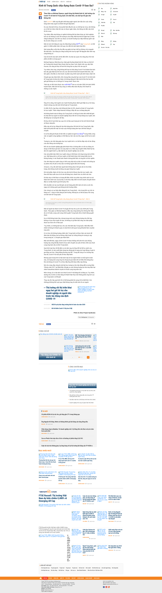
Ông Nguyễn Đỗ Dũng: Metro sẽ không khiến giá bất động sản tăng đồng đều (64, 422)
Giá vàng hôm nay (45, 568)
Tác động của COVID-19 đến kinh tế (50, 356)
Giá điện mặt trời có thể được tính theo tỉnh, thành (82, 399)
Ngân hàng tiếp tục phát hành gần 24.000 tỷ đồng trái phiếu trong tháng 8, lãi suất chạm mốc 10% (89, 515)
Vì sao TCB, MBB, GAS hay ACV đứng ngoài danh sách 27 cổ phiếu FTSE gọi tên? (67, 460)
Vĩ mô (48, 1)
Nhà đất (43, 424)
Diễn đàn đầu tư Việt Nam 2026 (95, 570)
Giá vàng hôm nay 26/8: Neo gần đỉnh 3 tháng (115, 547)
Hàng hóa (110, 550)
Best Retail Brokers (81, 570)
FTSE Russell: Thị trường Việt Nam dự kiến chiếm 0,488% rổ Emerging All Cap (67, 478)
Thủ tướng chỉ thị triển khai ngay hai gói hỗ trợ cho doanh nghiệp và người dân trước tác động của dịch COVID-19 (59, 293)
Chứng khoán (44, 416)
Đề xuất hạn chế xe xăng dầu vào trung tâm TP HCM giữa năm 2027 (82, 395)
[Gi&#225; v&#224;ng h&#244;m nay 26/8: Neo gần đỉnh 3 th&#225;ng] (102, 548)
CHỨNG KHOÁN (80, 578)
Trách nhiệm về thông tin (46, 591)
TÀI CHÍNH (67, 578)
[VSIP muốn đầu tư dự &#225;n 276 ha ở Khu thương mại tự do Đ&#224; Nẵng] (102, 532)
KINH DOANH (96, 578)
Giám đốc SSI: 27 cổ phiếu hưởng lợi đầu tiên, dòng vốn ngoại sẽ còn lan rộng (87, 478)
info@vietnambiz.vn (49, 590)
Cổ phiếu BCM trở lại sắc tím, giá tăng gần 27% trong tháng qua (60, 414)
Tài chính (85, 521)
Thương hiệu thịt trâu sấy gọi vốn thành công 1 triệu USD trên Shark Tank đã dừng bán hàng (47, 462)
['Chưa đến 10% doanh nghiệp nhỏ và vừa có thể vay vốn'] (82, 378)
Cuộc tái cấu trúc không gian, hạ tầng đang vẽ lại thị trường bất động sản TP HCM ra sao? (66, 447)
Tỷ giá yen (68, 568)
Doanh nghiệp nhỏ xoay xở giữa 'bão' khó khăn (82, 402)
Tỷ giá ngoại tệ (54, 568)
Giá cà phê (88, 568)
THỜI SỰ (45, 578)
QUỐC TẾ (62, 578)
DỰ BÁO (50, 578)
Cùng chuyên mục (76, 367)
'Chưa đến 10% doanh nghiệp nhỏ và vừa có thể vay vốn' (82, 386)
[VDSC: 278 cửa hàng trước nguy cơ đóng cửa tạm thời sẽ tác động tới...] (69, 337)
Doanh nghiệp (78, 340)
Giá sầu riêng (54, 570)
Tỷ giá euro (74, 568)
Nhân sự (68, 1)
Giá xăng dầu (115, 568)
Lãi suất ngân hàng (106, 568)
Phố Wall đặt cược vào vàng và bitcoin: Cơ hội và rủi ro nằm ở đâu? (115, 497)
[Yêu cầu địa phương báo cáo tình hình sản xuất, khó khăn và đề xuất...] (69, 348)
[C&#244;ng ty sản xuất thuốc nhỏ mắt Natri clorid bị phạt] (48, 472)
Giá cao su (73, 570)
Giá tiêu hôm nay (96, 568)
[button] (72, 357)
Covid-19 (50, 22)
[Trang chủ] (40, 13)
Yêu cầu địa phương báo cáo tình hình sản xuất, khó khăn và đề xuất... (83, 347)
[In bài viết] (92, 10)
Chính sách (55, 1)
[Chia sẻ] (40, 17)
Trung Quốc (87, 44)
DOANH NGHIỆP (88, 578)
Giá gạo (67, 570)
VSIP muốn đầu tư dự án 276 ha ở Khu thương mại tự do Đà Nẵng (115, 531)
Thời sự (42, 2)
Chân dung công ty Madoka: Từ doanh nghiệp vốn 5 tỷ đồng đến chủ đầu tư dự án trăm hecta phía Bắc (67, 430)
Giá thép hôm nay (45, 570)
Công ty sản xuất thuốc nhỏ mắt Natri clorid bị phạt (47, 476)
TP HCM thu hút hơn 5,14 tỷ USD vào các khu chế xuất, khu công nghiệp (82, 391)
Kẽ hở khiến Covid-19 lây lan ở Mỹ (62, 308)
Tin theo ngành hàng (106, 3)
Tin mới (45, 411)
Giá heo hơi (81, 568)
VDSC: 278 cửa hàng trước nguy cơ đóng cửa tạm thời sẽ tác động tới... (83, 336)
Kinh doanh (44, 433)
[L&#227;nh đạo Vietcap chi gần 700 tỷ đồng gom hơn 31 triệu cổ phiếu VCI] (77, 532)
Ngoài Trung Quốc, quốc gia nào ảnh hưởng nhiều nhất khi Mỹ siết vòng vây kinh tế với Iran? (89, 549)
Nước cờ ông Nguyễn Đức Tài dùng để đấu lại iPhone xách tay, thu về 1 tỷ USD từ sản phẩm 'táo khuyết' (115, 515)
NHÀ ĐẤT (74, 578)
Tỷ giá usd (62, 568)
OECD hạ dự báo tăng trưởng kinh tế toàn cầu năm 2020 (68, 304)
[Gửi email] (94, 9)
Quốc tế (110, 502)
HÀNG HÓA (56, 578)
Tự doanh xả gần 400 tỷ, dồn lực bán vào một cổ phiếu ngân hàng (87, 459)
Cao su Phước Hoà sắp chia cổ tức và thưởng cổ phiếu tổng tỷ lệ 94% (62, 438)
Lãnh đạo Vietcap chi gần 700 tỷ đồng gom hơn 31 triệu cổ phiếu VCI (89, 532)
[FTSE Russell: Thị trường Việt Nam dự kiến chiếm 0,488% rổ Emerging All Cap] (67, 473)
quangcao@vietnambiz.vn (112, 584)
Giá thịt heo (61, 570)
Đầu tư (62, 1)
